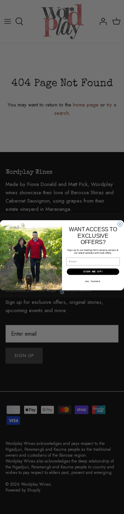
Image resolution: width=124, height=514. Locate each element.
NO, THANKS (93, 281)
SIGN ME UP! (93, 271)
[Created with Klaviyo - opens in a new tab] (62, 292)
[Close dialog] (120, 224)
